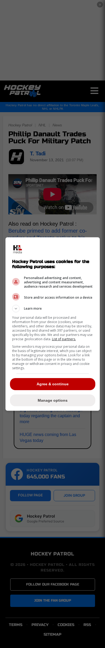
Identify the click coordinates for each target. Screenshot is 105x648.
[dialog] (52, 324)
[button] (52, 308)
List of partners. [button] (64, 339)
